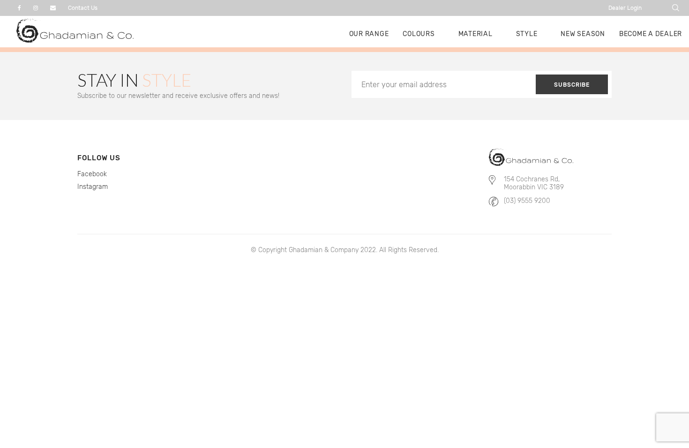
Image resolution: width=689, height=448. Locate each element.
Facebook (92, 174)
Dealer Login (625, 8)
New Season (583, 34)
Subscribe (572, 85)
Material (475, 34)
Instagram (92, 187)
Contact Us (82, 8)
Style (527, 34)
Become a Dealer (650, 34)
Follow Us (98, 158)
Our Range (369, 34)
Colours (418, 34)
